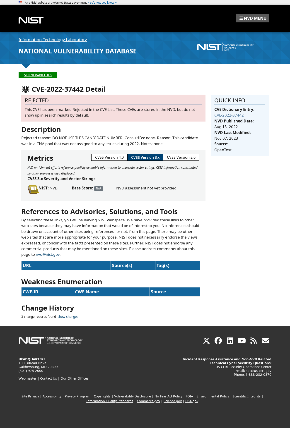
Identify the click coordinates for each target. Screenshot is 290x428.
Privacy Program (77, 396)
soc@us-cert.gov (258, 370)
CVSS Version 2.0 (181, 157)
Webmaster (27, 378)
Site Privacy (30, 396)
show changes (68, 317)
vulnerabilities (38, 75)
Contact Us (48, 378)
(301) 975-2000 (31, 370)
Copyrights (102, 396)
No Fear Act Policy (168, 396)
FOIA (189, 396)
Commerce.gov (148, 401)
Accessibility (52, 396)
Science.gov (173, 401)
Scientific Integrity (247, 396)
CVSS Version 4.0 (109, 157)
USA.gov (191, 401)
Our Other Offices (74, 378)
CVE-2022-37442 (229, 115)
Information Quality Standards (109, 401)
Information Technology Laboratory (53, 39)
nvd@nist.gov (48, 254)
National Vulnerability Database (78, 51)
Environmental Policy (213, 396)
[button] (252, 18)
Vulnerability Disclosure (132, 396)
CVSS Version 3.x (145, 157)
